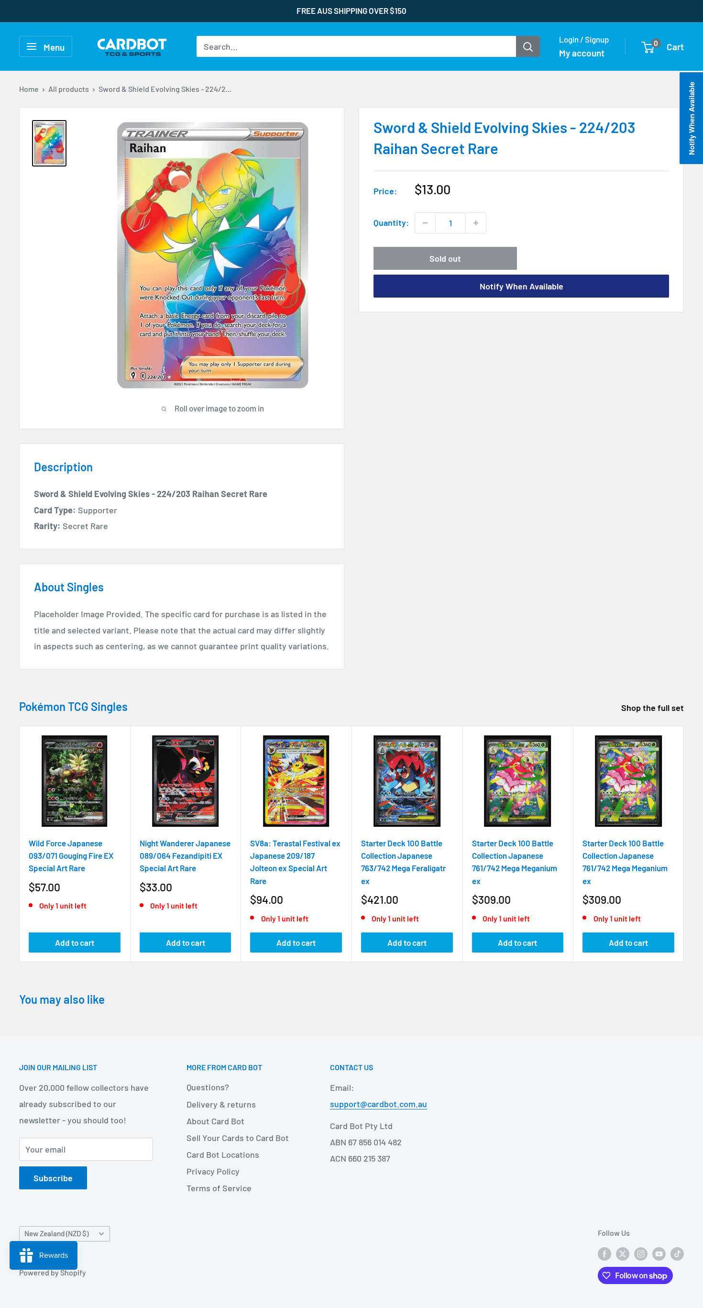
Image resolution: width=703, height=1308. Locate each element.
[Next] (684, 843)
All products (68, 88)
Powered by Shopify (52, 1272)
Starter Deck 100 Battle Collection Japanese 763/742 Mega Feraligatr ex (403, 861)
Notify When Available (521, 286)
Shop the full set (653, 707)
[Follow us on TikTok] (677, 1253)
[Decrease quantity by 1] (425, 223)
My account (581, 52)
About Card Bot (215, 1121)
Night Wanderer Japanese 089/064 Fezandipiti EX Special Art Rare (185, 855)
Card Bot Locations (223, 1154)
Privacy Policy (213, 1171)
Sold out (445, 258)
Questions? (208, 1087)
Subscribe (53, 1178)
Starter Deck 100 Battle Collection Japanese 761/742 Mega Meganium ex (514, 861)
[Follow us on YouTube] (659, 1253)
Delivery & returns (221, 1104)
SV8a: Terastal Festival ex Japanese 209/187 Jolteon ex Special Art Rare (295, 861)
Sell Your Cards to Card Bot (238, 1137)
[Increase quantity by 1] (476, 223)
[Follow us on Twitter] (622, 1253)
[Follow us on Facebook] (604, 1253)
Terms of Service (219, 1188)
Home (29, 88)
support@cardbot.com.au (378, 1103)
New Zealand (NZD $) (56, 1233)
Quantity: (391, 222)
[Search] (528, 46)
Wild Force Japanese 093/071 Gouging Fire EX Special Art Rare (71, 855)
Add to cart (74, 942)
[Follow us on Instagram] (641, 1253)
